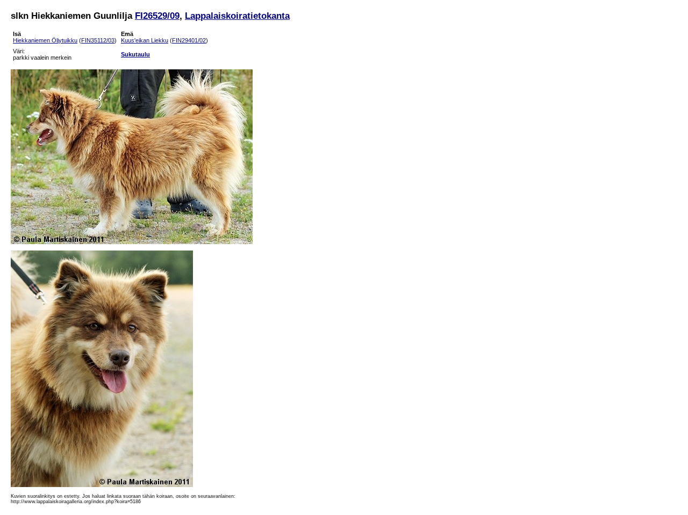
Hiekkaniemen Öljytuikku (45, 40)
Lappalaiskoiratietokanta (237, 15)
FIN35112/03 (97, 40)
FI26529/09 (157, 15)
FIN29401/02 (189, 40)
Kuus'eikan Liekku (144, 40)
